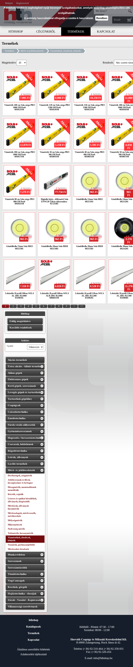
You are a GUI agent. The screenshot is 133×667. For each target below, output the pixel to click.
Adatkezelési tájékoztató (33, 654)
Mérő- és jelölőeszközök (32, 50)
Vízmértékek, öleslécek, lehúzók (65, 50)
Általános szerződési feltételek (33, 649)
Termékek (9, 50)
